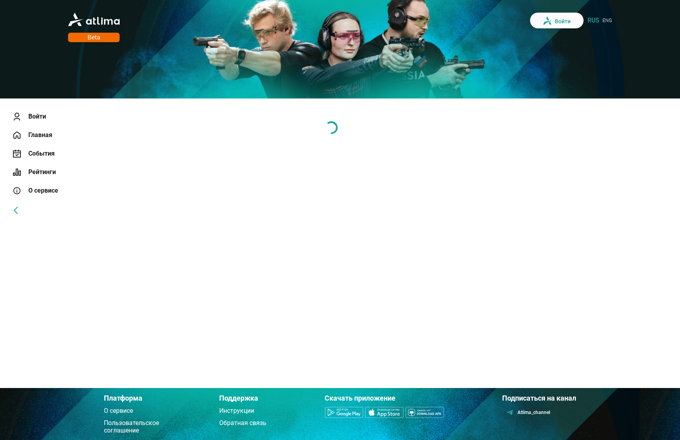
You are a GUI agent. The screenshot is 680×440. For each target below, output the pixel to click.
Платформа (123, 398)
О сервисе (118, 410)
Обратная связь (242, 423)
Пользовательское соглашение (131, 426)
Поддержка (238, 398)
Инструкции (236, 410)
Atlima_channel (533, 412)
